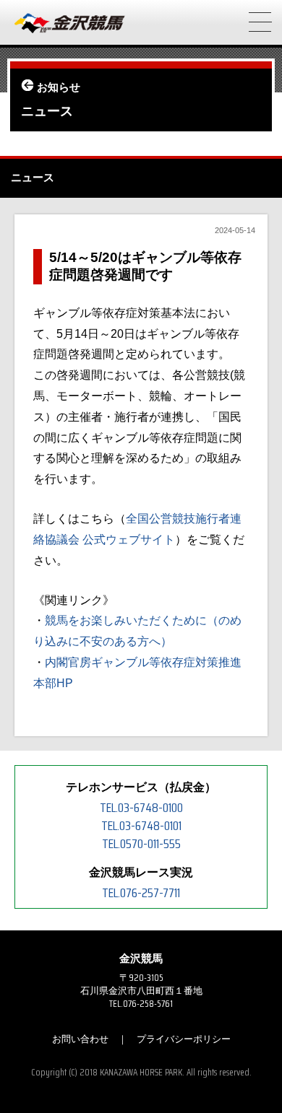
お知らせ (58, 87)
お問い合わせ (80, 1039)
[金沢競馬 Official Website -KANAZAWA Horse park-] (70, 24)
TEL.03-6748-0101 (141, 826)
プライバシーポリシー (184, 1039)
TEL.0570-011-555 (141, 844)
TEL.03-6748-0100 (141, 808)
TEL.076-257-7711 (141, 893)
